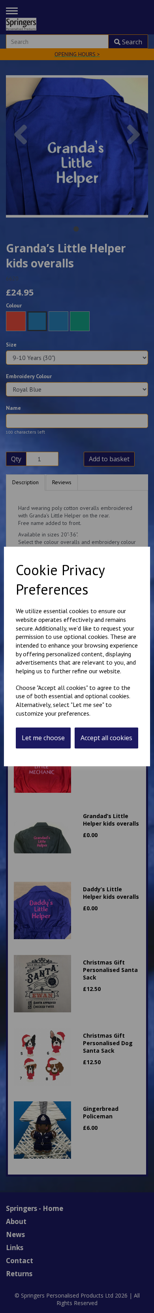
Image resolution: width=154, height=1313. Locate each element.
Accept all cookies (106, 737)
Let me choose (43, 737)
